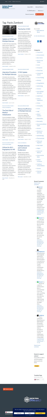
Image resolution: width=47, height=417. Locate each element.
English (37, 379)
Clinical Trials (40, 70)
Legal (38, 111)
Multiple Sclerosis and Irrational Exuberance (24, 148)
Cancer (38, 65)
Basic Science (40, 57)
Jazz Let (40, 187)
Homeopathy (40, 105)
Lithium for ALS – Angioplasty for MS (8, 148)
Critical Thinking (40, 77)
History (38, 103)
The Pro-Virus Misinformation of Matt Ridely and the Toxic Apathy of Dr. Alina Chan (40, 242)
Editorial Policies (39, 7)
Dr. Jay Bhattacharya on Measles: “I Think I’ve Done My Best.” (40, 211)
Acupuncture (40, 52)
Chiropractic (39, 67)
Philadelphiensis (41, 251)
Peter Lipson (20, 176)
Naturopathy (40, 121)
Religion (38, 148)
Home (6, 1)
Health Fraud (40, 96)
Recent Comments (30, 14)
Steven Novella (5, 66)
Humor (38, 108)
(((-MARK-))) (41, 315)
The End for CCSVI (24, 29)
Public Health (40, 145)
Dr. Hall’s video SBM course (39, 35)
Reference (40, 10)
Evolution (39, 88)
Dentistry (39, 80)
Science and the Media (6, 144)
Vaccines (39, 168)
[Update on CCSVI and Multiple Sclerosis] (9, 29)
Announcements (40, 55)
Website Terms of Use (16, 1)
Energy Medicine (40, 83)
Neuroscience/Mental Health (7, 36)
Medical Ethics (40, 118)
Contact (9, 1)
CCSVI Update (22, 72)
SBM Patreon (41, 14)
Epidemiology (40, 86)
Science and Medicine (6, 107)
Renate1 (41, 218)
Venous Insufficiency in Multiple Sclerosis (24, 110)
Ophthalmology (40, 135)
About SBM (30, 7)
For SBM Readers (31, 10)
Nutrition (39, 128)
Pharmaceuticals (40, 138)
